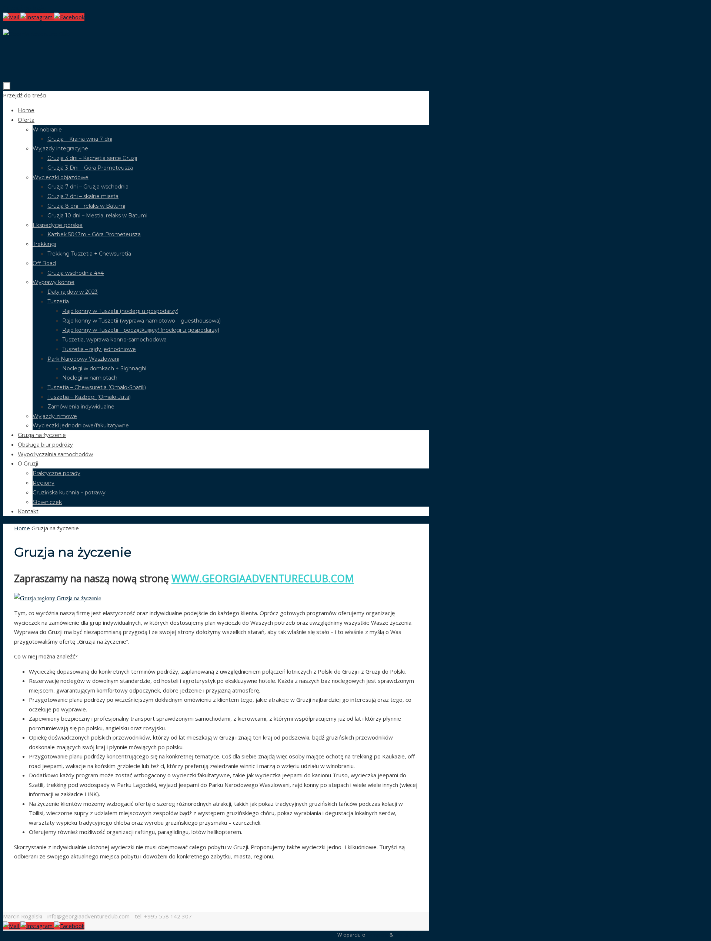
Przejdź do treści (24, 7)
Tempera (377, 934)
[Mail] (11, 17)
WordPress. (408, 934)
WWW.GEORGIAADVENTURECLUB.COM (262, 578)
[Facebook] (69, 17)
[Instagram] (37, 17)
